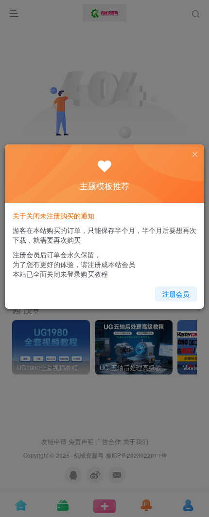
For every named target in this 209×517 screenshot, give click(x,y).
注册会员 (176, 294)
